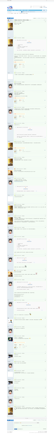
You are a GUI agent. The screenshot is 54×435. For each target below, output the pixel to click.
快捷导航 (44, 10)
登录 (27, 425)
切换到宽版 (46, 0)
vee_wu (9, 370)
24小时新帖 (11, 10)
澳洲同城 (15, 13)
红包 (25, 10)
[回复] (12, 18)
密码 (30, 7)
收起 (44, 64)
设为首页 (8, 0)
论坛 (8, 10)
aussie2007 (9, 361)
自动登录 (41, 6)
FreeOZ (10, 7)
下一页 (45, 18)
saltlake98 (9, 21)
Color (15, 422)
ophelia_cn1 (9, 353)
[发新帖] (8, 18)
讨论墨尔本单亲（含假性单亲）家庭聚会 (23, 13)
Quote (18, 422)
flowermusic (9, 91)
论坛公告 (28, 10)
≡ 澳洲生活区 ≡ (11, 13)
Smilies (20, 422)
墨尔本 (17, 13)
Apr (8, 227)
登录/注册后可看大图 (29, 42)
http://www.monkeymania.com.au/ (18, 181)
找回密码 (44, 6)
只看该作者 (23, 21)
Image (16, 422)
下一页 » (27, 418)
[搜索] (21, 11)
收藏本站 (10, 0)
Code (19, 422)
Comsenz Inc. (11, 432)
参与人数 (15, 64)
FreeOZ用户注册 (45, 7)
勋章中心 (15, 10)
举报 (45, 36)
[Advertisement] (27, 3)
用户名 (31, 6)
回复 (15, 36)
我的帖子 (22, 10)
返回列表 (35, 18)
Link (17, 422)
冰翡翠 (16, 65)
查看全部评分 (15, 68)
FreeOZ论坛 (7, 13)
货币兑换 (19, 10)
